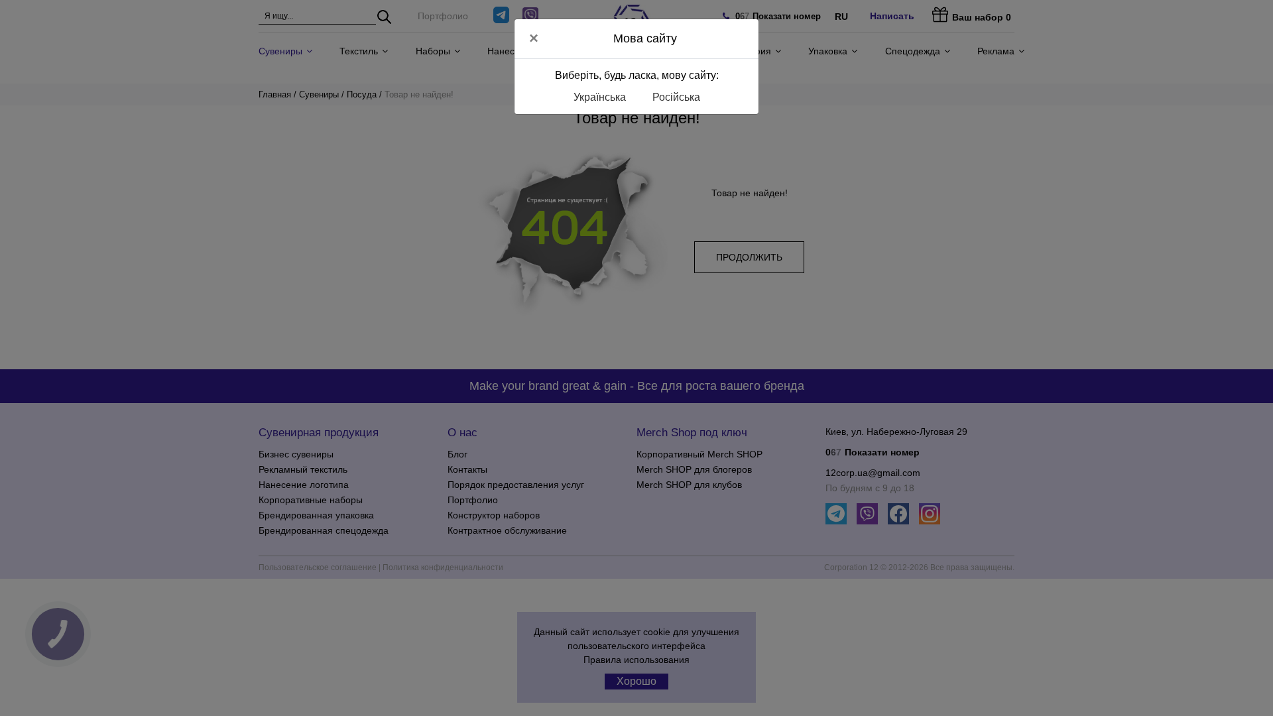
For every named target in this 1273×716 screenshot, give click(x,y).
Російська (676, 97)
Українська (600, 97)
